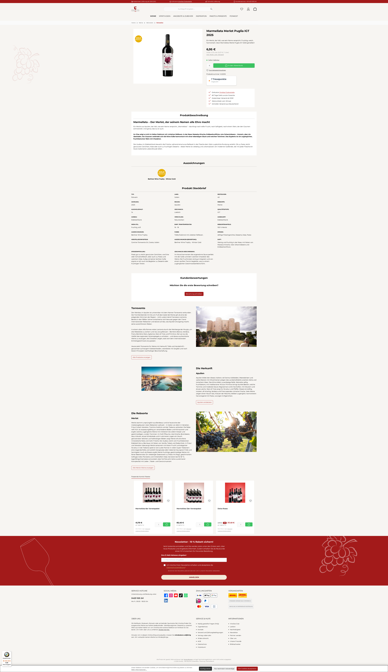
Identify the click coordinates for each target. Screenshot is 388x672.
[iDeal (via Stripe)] (198, 601)
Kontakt (200, 629)
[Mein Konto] (248, 9)
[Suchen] (211, 9)
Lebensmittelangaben (142, 531)
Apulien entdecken (204, 402)
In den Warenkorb (235, 65)
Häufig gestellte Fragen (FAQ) (208, 624)
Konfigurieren (205, 669)
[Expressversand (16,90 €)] (242, 595)
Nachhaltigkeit (235, 629)
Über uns (233, 638)
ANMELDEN (194, 577)
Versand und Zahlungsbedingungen (210, 632)
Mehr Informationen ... (139, 670)
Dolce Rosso (223, 509)
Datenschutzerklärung (176, 567)
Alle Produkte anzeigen (141, 357)
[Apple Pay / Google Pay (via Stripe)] (210, 595)
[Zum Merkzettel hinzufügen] (168, 501)
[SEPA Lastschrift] (199, 595)
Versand (147, 529)
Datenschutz (202, 644)
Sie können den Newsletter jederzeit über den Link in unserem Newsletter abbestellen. (194, 570)
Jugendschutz (203, 627)
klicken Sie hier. (164, 630)
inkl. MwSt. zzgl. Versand (215, 55)
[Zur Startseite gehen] (135, 9)
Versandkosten (188, 659)
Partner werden (235, 635)
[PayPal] (205, 601)
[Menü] (10, 652)
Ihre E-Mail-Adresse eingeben (173, 555)
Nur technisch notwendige (224, 669)
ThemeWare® (210, 661)
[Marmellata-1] (167, 55)
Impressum (202, 647)
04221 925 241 (137, 598)
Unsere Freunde (235, 641)
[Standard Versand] (232, 595)
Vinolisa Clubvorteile (185, 1)
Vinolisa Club (234, 624)
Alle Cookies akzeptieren (247, 669)
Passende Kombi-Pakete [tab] (140, 477)
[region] (167, 55)
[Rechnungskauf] (214, 606)
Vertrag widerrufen (204, 635)
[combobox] (186, 9)
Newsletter (234, 632)
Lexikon (232, 627)
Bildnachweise (235, 644)
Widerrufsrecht (203, 638)
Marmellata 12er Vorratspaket (189, 509)
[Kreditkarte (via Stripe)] (203, 606)
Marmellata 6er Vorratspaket (147, 509)
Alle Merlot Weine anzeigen (143, 468)
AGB (199, 641)
